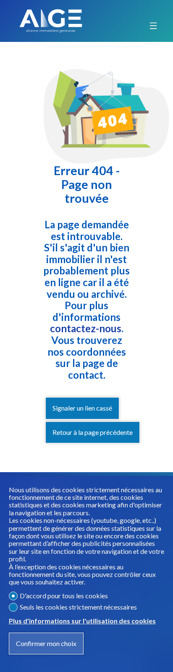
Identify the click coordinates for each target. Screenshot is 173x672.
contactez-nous (85, 328)
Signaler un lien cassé (82, 408)
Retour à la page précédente (92, 432)
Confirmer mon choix (46, 643)
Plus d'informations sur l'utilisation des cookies (82, 621)
